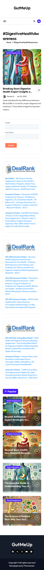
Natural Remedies (13, 467)
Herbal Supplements (13, 53)
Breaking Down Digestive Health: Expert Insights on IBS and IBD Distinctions (17, 91)
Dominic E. (11, 96)
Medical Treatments (14, 434)
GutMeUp (22, 8)
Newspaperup (15, 566)
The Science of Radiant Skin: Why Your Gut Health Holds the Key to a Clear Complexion (18, 521)
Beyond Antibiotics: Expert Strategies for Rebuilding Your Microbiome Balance (16, 421)
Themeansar (29, 566)
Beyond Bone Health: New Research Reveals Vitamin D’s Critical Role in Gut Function (18, 454)
